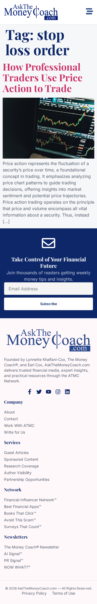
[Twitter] (39, 391)
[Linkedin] (67, 391)
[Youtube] (48, 391)
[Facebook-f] (29, 391)
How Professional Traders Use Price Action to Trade (42, 77)
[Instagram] (58, 391)
